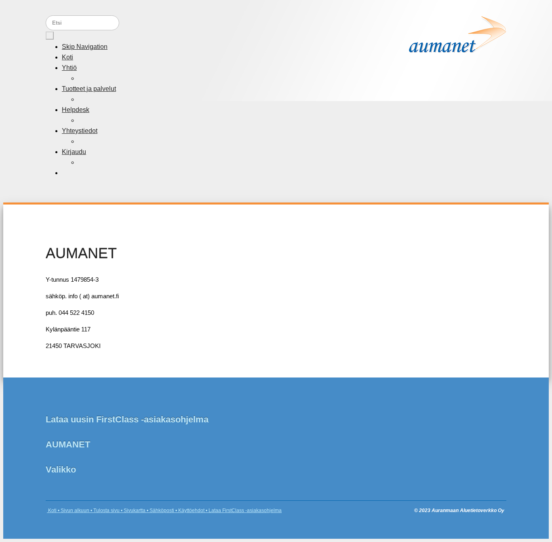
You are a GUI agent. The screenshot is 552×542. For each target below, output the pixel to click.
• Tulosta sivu (104, 510)
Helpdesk (75, 109)
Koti (67, 57)
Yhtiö (69, 67)
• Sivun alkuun (73, 510)
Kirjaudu (74, 151)
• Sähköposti (159, 510)
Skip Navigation (84, 46)
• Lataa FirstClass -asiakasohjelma (243, 510)
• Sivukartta (132, 510)
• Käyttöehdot (189, 510)
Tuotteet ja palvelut (89, 88)
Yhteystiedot (79, 130)
